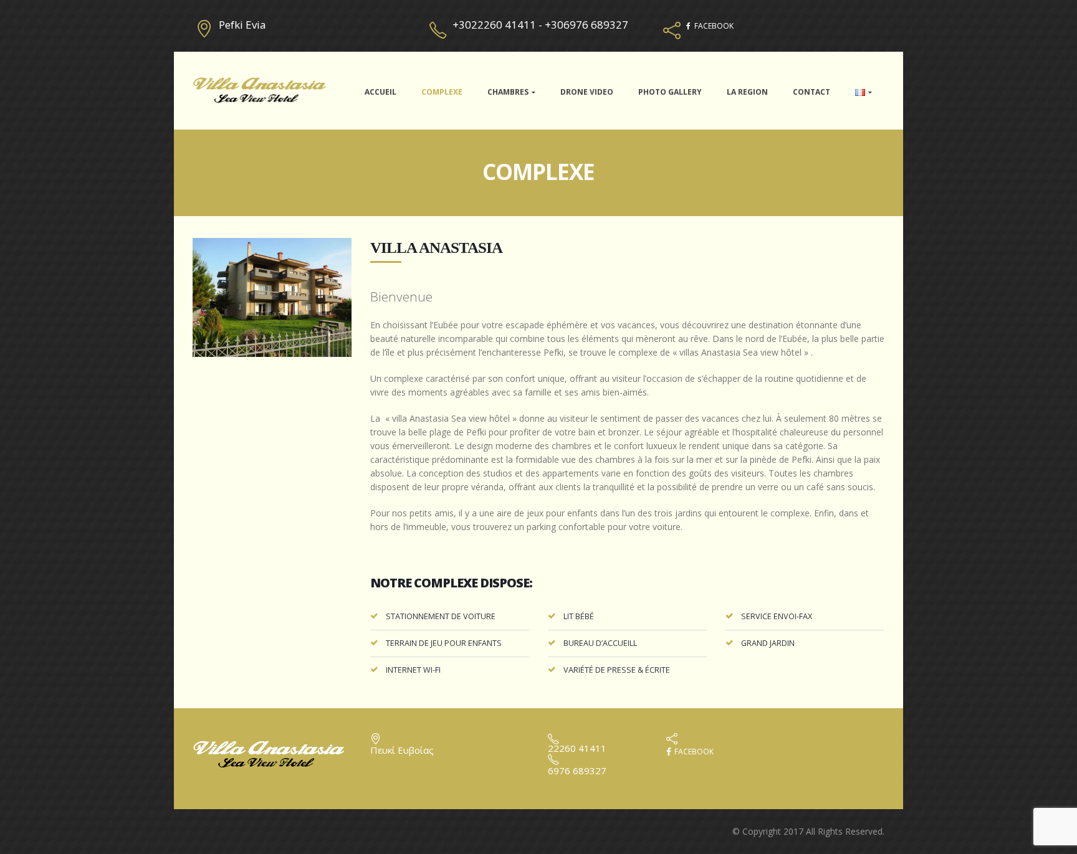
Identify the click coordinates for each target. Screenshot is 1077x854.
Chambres (508, 92)
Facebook (693, 751)
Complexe (441, 92)
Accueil (380, 92)
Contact (811, 92)
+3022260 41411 (494, 24)
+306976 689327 (586, 24)
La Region (747, 92)
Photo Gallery (670, 92)
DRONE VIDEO (586, 92)
